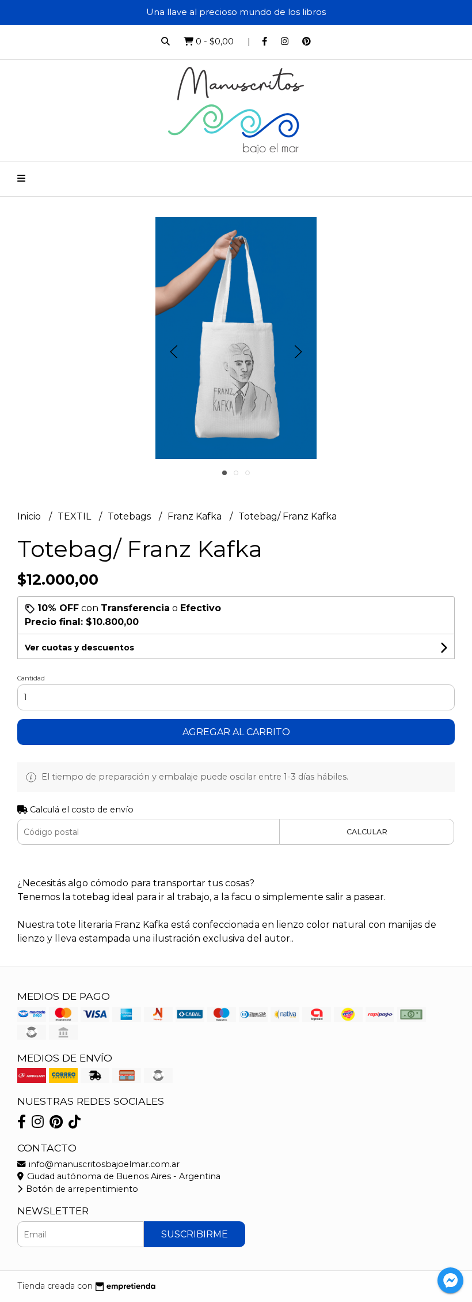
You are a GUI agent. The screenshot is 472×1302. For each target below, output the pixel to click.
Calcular (367, 831)
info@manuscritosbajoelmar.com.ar (103, 1164)
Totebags (130, 516)
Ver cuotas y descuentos (79, 647)
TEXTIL (75, 516)
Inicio (30, 516)
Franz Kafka (196, 516)
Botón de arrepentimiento (81, 1189)
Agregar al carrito (236, 732)
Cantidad (31, 678)
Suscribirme (194, 1234)
